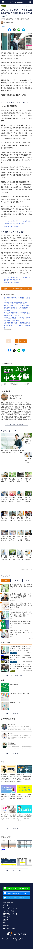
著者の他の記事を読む (16, 424)
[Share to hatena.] (23, 29)
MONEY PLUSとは (8, 902)
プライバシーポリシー (9, 911)
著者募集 (5, 920)
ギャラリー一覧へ (16, 870)
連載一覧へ (16, 829)
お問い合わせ (6, 917)
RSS (4, 923)
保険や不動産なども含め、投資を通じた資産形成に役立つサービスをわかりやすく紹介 (17, 325)
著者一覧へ (16, 753)
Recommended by (24, 569)
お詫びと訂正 (6, 926)
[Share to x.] (14, 29)
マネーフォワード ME (9, 929)
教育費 (3, 26)
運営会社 (5, 905)
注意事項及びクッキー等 (10, 914)
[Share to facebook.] (9, 29)
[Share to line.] (18, 29)
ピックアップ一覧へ (16, 675)
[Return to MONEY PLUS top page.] (16, 2)
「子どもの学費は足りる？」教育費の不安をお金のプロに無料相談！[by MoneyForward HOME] (18, 223)
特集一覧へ (16, 713)
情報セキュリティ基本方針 (10, 908)
